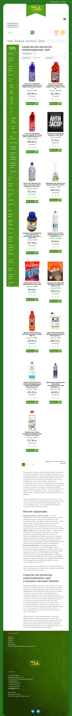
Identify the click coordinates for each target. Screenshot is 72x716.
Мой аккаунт (12, 644)
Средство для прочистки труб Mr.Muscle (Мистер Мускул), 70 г (55, 284)
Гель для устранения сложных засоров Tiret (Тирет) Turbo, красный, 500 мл (55, 86)
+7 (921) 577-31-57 (12, 27)
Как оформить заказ (14, 694)
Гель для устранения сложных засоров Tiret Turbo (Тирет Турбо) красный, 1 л (32, 135)
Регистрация (54, 2)
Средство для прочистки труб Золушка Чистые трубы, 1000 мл (32, 334)
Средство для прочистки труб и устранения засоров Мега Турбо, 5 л (55, 334)
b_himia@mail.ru (13, 681)
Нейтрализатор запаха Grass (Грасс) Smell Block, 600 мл (55, 184)
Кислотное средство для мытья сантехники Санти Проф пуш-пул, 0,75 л (32, 185)
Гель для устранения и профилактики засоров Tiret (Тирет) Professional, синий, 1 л (32, 86)
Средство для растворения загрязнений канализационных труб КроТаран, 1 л (55, 385)
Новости (10, 640)
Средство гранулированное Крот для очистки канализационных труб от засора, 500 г (32, 235)
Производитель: (27, 53)
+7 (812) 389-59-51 (12, 23)
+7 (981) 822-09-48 (14, 686)
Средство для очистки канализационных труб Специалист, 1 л (55, 234)
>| (32, 464)
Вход (64, 2)
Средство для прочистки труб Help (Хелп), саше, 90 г (32, 283)
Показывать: (49, 57)
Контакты (11, 642)
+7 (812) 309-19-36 (14, 683)
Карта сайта (11, 692)
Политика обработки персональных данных (21, 646)
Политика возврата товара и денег (18, 696)
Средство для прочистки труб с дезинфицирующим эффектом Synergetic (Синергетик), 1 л (32, 385)
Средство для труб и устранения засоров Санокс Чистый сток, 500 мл (32, 433)
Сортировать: (26, 57)
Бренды (10, 637)
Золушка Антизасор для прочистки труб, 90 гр (55, 134)
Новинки (10, 639)
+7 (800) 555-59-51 (12, 25)
